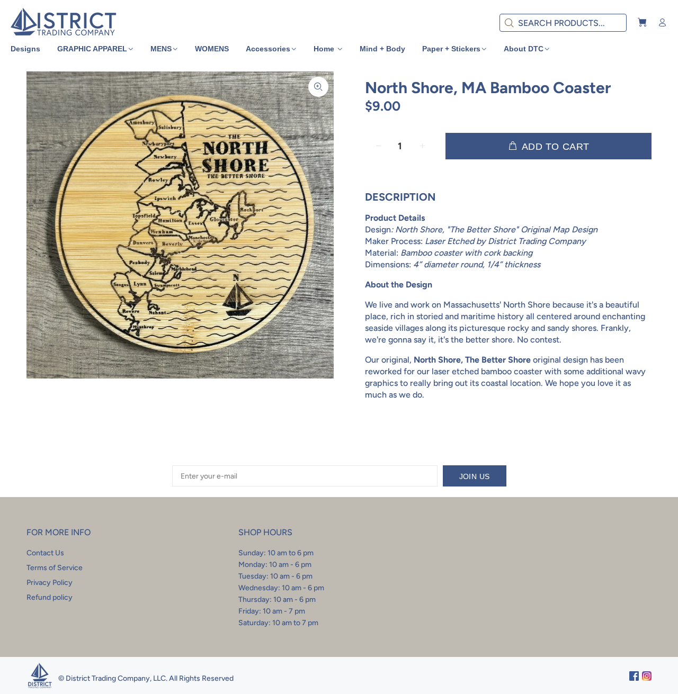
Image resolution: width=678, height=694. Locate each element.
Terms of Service (54, 567)
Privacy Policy (49, 582)
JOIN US (474, 476)
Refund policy (49, 597)
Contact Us (45, 552)
